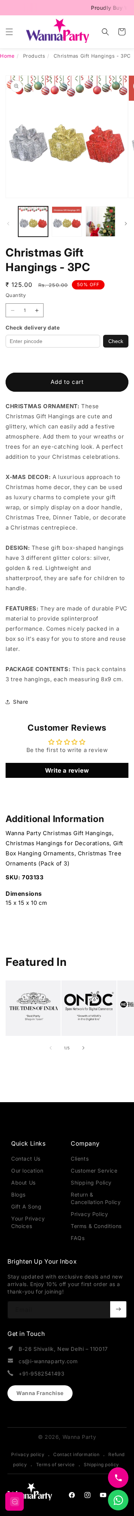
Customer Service (94, 1170)
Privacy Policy (89, 1214)
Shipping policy (101, 1464)
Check (115, 341)
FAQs (77, 1238)
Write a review (67, 770)
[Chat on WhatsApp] (118, 1500)
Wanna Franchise (40, 1393)
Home (7, 56)
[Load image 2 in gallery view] (67, 221)
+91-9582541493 (41, 1373)
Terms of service (55, 1464)
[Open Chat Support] (14, 1501)
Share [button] (20, 701)
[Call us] (118, 1477)
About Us (23, 1182)
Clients (80, 1158)
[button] (9, 32)
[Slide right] (126, 223)
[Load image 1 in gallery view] (33, 221)
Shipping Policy (91, 1182)
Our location (27, 1170)
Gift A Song (26, 1206)
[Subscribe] (118, 1309)
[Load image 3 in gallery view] (100, 221)
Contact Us (26, 1158)
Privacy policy (27, 1454)
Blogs (18, 1194)
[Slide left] (8, 223)
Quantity (16, 295)
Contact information (76, 1454)
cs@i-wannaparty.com (48, 1361)
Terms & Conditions (96, 1226)
